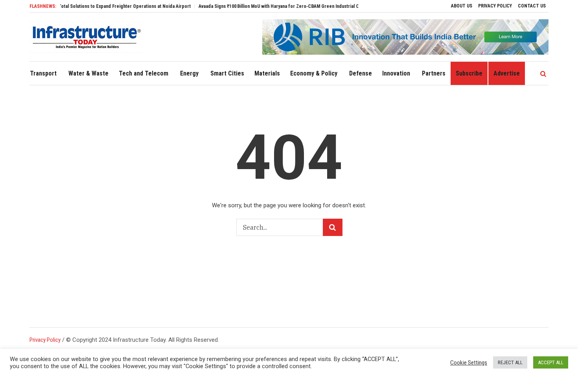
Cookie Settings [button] (468, 362)
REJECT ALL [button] (510, 362)
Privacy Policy (45, 339)
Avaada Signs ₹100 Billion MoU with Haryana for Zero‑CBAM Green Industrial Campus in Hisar (285, 6)
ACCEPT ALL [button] (550, 362)
